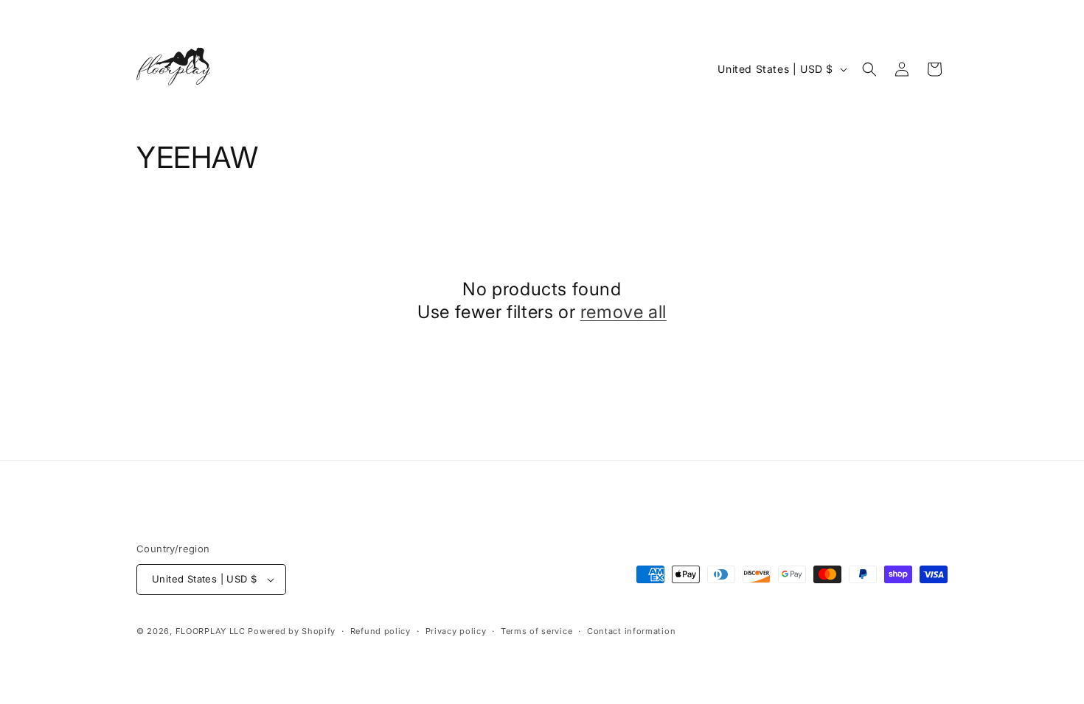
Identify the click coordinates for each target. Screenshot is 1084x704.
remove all (623, 312)
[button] (869, 69)
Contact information (631, 631)
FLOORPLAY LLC (211, 631)
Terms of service (536, 631)
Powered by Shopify (292, 631)
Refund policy (380, 631)
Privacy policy (456, 631)
